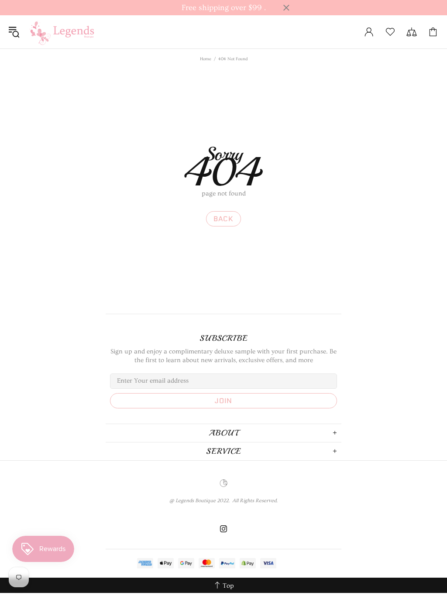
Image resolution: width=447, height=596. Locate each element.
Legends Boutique (67, 31)
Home (205, 59)
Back (223, 219)
